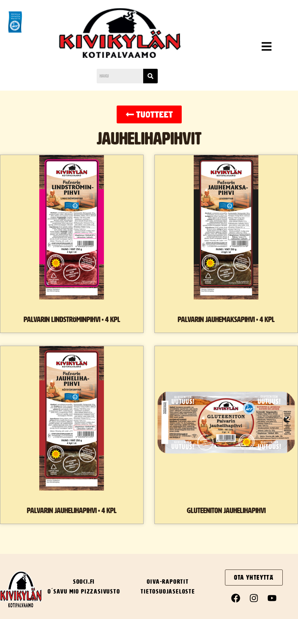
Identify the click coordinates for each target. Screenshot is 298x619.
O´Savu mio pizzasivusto (84, 591)
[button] (250, 47)
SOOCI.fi (84, 581)
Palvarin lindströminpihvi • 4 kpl (72, 320)
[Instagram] (254, 598)
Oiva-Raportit (168, 581)
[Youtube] (272, 598)
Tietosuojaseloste (168, 591)
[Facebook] (236, 598)
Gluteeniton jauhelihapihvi (226, 511)
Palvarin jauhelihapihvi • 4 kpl (72, 511)
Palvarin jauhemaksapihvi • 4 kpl (226, 320)
